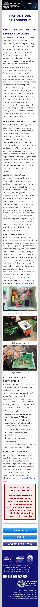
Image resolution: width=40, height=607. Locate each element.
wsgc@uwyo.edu (31, 598)
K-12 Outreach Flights (25, 478)
